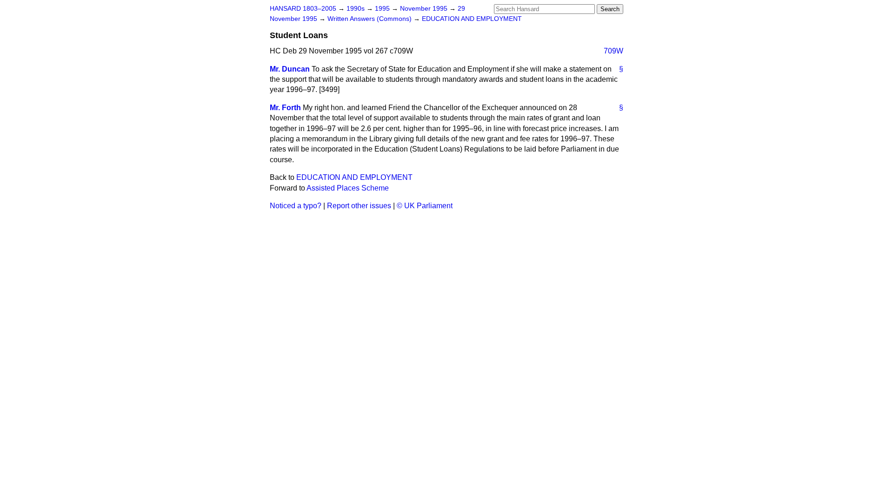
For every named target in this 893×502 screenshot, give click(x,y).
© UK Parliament (425, 206)
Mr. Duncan (290, 69)
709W (613, 51)
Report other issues (359, 206)
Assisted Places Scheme (348, 188)
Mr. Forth (285, 108)
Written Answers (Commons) (370, 18)
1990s (357, 8)
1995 (383, 8)
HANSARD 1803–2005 (303, 8)
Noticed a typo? (295, 206)
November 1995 (424, 8)
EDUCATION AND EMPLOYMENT (472, 18)
